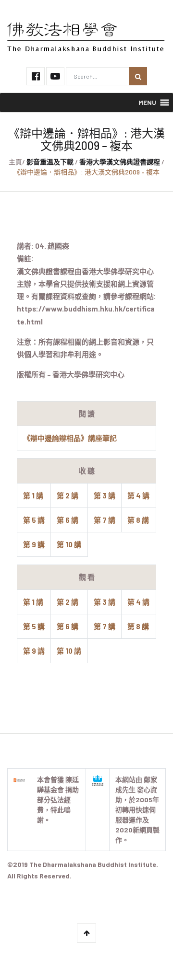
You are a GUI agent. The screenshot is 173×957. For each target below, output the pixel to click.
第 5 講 (34, 520)
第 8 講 (138, 520)
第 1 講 (33, 495)
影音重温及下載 (50, 162)
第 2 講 (67, 495)
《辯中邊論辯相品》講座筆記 (70, 438)
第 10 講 (69, 544)
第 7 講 (104, 520)
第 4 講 (138, 495)
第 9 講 (34, 544)
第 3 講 (104, 495)
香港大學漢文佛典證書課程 (119, 162)
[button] (147, 102)
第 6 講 (67, 520)
